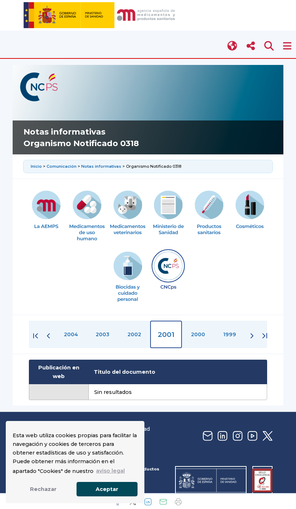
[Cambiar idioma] (232, 46)
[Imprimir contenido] (178, 502)
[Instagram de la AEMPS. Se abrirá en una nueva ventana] (237, 436)
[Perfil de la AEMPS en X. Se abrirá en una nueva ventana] (267, 436)
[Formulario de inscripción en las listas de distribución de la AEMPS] (207, 436)
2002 (134, 334)
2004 (71, 334)
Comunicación (62, 166)
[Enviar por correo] (163, 502)
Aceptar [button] (107, 489)
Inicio (37, 166)
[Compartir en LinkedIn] (148, 502)
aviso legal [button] (110, 471)
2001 (166, 334)
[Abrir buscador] (269, 46)
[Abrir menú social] (251, 46)
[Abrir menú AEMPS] (287, 46)
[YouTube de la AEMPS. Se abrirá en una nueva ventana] (251, 436)
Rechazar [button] (43, 489)
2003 (102, 334)
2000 (198, 334)
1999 (229, 334)
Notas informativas (101, 166)
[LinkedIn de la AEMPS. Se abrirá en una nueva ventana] (221, 436)
